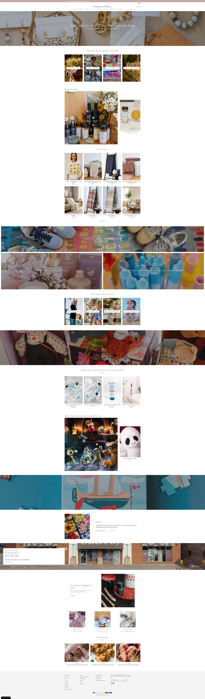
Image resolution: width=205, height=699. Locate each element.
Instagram (82, 684)
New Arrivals (74, 9)
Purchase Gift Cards (102, 631)
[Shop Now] (102, 239)
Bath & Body (112, 9)
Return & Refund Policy (100, 680)
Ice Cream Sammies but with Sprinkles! (76, 665)
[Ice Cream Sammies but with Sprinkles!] (77, 653)
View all (102, 221)
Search (81, 675)
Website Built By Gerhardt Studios (102, 694)
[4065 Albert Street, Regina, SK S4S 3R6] (102, 556)
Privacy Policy (98, 678)
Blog (81, 682)
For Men (106, 9)
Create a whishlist (77, 631)
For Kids (93, 9)
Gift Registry (82, 678)
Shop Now (102, 31)
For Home (80, 9)
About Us (82, 680)
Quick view (130, 129)
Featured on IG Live (129, 9)
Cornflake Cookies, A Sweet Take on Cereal (102, 665)
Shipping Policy (98, 676)
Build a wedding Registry (127, 631)
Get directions (10, 562)
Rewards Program (99, 675)
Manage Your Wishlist (84, 676)
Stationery (120, 9)
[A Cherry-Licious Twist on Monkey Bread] (128, 653)
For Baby (99, 9)
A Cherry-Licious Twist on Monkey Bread (128, 665)
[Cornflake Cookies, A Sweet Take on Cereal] (102, 653)
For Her (87, 9)
